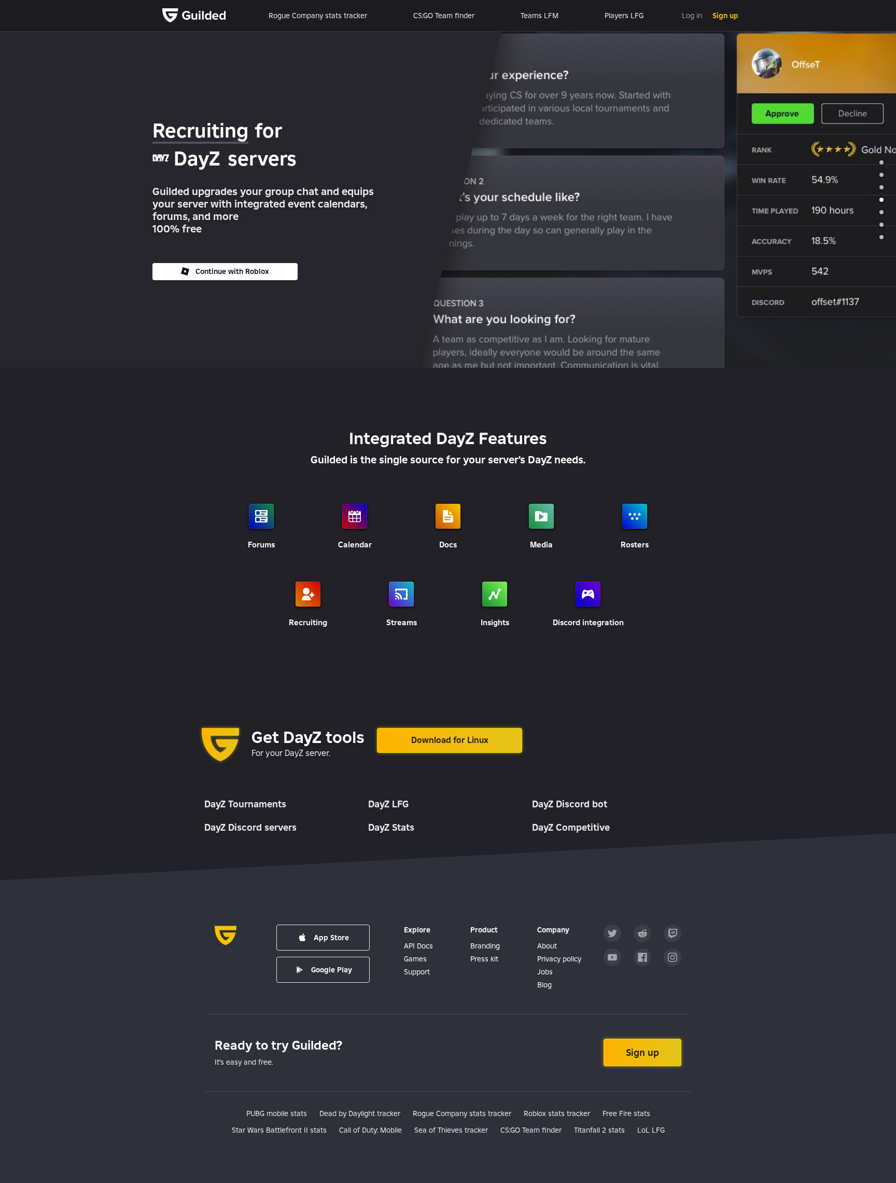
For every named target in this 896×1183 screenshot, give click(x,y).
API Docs (418, 946)
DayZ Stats (391, 827)
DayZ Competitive (571, 827)
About (547, 946)
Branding (485, 946)
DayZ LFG (388, 804)
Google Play (331, 969)
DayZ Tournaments (245, 804)
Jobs (545, 971)
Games (415, 959)
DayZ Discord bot (569, 804)
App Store (331, 937)
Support (417, 971)
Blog (544, 984)
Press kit (484, 959)
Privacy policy (559, 959)
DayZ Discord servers (250, 827)
